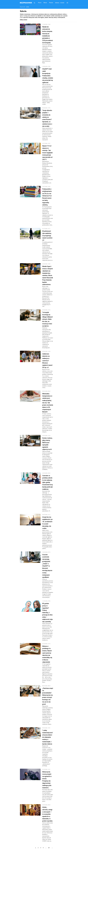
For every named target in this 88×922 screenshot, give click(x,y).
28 (48, 847)
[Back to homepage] (26, 2)
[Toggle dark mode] (34, 2)
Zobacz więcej (23, 19)
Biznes (45, 2)
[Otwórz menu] (66, 2)
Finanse (51, 2)
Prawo (39, 2)
